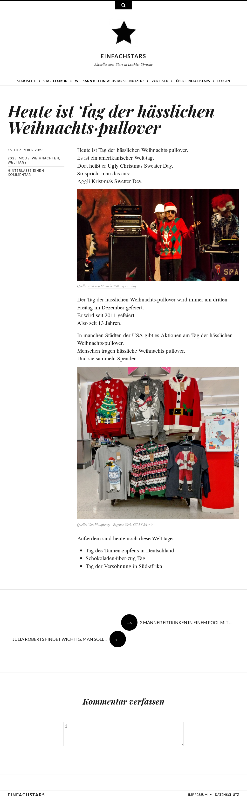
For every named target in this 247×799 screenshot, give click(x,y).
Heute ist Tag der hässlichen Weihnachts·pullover (111, 119)
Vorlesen (160, 81)
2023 (12, 158)
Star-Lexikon (55, 81)
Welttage (17, 162)
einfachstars (123, 56)
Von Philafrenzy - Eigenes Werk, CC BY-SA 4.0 (120, 524)
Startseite (26, 81)
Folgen (223, 81)
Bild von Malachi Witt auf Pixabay (112, 286)
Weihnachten (45, 158)
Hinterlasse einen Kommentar (26, 173)
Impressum (198, 795)
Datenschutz (227, 795)
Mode (24, 158)
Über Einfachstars (193, 81)
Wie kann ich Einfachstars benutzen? (109, 81)
